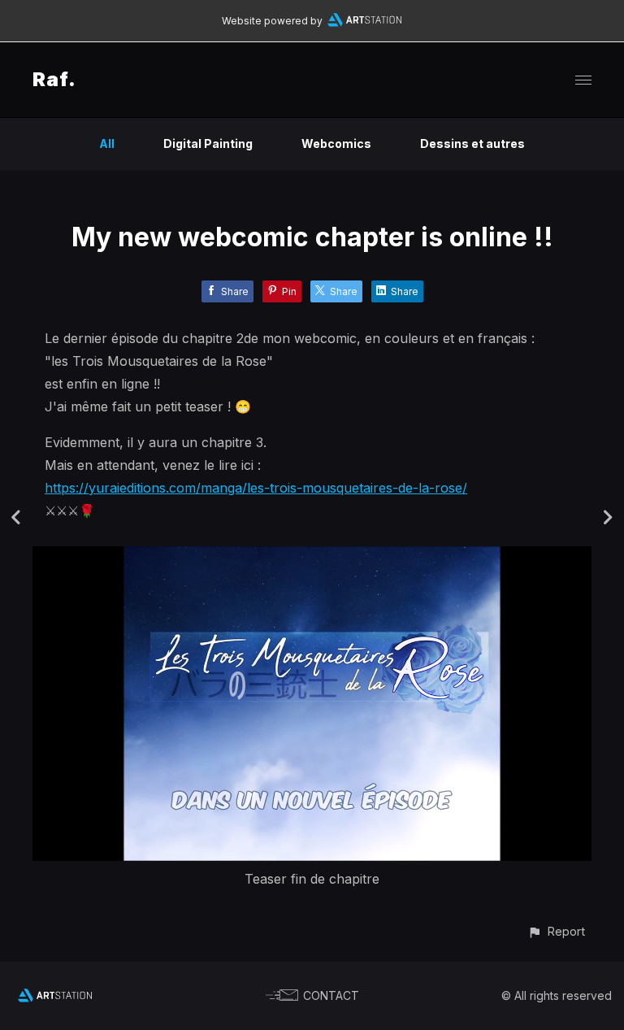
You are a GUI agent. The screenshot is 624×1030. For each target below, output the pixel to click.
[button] (556, 931)
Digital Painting (208, 143)
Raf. (54, 79)
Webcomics (336, 143)
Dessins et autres (472, 143)
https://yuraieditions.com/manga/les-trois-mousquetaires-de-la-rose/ (256, 488)
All (107, 143)
